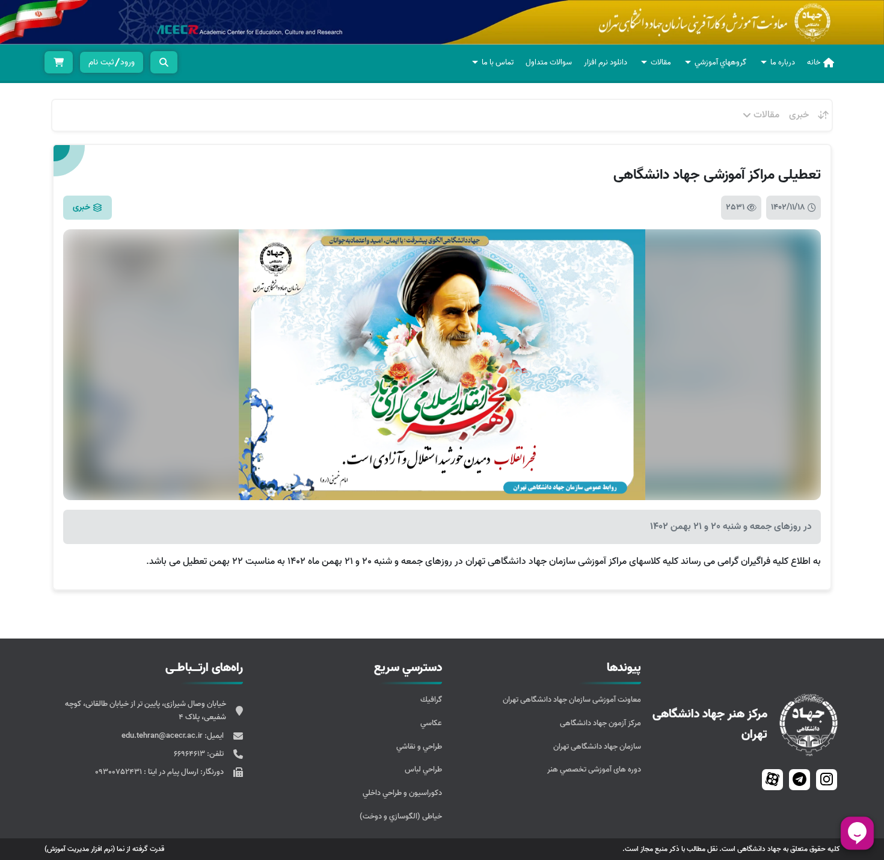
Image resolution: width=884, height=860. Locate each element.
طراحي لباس (423, 769)
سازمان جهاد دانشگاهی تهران (597, 746)
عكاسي (431, 723)
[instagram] (826, 779)
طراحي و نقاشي (419, 746)
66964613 (190, 753)
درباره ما (782, 62)
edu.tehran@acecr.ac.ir (162, 735)
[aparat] (772, 779)
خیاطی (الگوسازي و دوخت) (401, 816)
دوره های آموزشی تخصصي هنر (594, 769)
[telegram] (799, 779)
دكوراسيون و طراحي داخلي (402, 793)
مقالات (661, 62)
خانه (813, 62)
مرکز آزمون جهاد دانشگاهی (600, 723)
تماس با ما (498, 62)
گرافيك (431, 699)
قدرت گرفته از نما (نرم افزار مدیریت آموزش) (104, 849)
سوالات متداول (549, 62)
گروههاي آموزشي (720, 62)
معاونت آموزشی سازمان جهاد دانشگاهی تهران (572, 699)
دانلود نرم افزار (605, 62)
